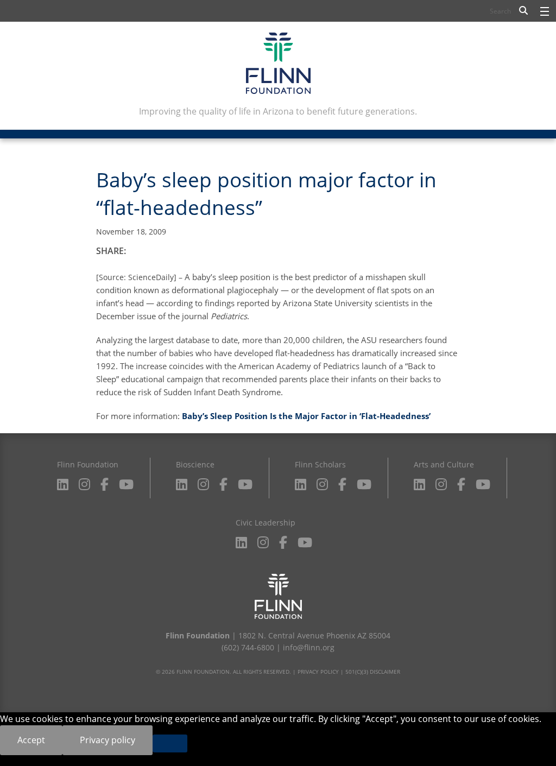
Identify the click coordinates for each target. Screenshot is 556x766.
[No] (170, 743)
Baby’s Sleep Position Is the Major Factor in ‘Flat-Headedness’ (306, 415)
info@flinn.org (308, 647)
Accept (31, 740)
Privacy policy (107, 740)
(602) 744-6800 (248, 647)
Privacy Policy (318, 671)
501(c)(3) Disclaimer (372, 671)
